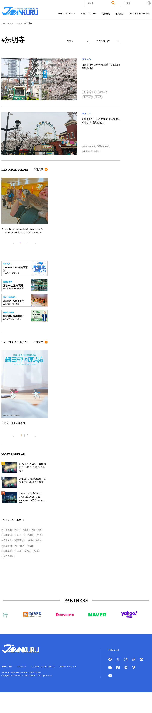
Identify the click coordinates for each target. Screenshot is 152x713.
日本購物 (37, 530)
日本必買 (20, 546)
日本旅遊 (7, 530)
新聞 (31, 535)
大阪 (37, 551)
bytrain (19, 551)
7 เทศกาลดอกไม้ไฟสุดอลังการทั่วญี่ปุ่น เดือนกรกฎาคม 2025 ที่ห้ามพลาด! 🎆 (33, 498)
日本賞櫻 (103, 92)
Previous (13, 242)
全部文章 (38, 169)
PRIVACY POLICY (68, 667)
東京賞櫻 (88, 97)
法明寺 (98, 97)
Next (35, 242)
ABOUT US (6, 667)
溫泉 (31, 540)
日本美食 (7, 540)
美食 (39, 540)
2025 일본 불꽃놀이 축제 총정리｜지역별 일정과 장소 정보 (32, 467)
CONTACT (21, 667)
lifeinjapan (20, 535)
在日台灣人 (8, 556)
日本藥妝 (7, 551)
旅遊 (31, 546)
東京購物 (7, 546)
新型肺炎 (20, 540)
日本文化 (7, 535)
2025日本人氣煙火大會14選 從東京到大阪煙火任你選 (32, 480)
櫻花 (97, 151)
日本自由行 (104, 146)
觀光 (86, 92)
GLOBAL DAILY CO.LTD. (43, 667)
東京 (93, 92)
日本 (18, 530)
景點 (40, 535)
